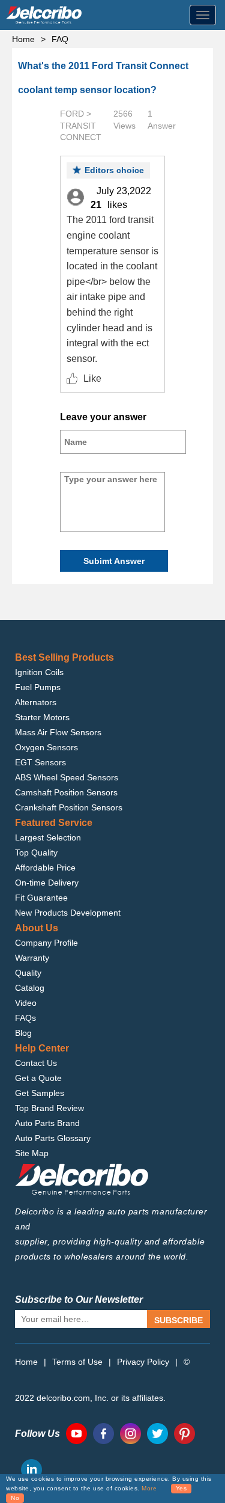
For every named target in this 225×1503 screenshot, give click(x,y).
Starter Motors (42, 717)
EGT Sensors (40, 762)
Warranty (32, 958)
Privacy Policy (143, 1362)
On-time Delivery (47, 882)
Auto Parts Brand (47, 1123)
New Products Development (68, 912)
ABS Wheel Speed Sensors (66, 777)
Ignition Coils (39, 672)
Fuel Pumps (38, 687)
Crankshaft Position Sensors (68, 807)
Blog (23, 1033)
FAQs (25, 1018)
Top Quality (36, 852)
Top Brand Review (49, 1108)
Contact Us (36, 1063)
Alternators (35, 702)
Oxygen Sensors (46, 747)
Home (23, 39)
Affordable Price (45, 867)
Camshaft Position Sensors (66, 792)
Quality (28, 973)
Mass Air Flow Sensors (58, 732)
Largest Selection (48, 837)
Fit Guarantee (41, 897)
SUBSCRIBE (178, 1320)
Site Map (32, 1153)
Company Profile (46, 942)
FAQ (60, 39)
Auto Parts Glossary (53, 1138)
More (149, 1488)
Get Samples (39, 1093)
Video (26, 1003)
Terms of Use (77, 1362)
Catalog (29, 988)
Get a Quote (38, 1078)
